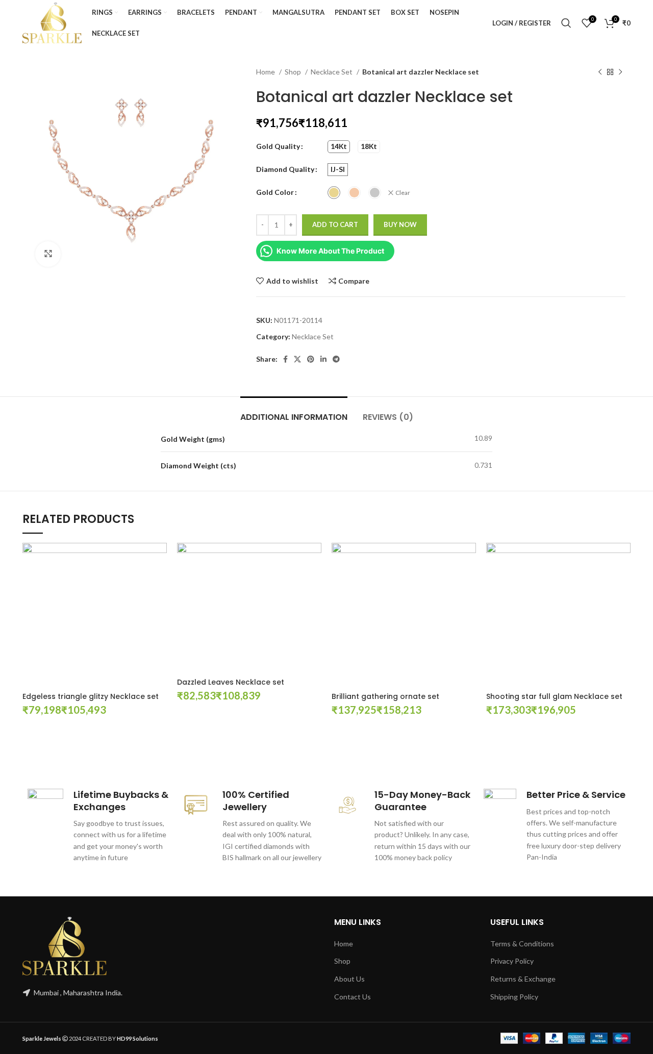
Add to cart (335, 224)
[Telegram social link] (336, 359)
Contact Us (352, 996)
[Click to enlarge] (48, 254)
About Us (349, 978)
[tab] (293, 412)
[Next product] (620, 72)
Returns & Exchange (523, 978)
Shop (294, 71)
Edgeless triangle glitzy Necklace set (90, 696)
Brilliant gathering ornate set (385, 696)
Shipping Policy (514, 996)
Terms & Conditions (522, 943)
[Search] (566, 23)
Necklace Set (332, 71)
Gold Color (275, 192)
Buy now (400, 224)
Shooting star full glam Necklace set (554, 696)
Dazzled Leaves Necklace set (230, 682)
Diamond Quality (285, 169)
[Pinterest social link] (310, 359)
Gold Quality (278, 146)
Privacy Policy (512, 961)
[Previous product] (600, 72)
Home (266, 71)
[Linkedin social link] (323, 359)
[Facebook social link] (285, 359)
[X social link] (297, 359)
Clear (402, 192)
